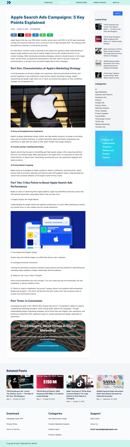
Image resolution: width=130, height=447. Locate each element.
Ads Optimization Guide (57, 419)
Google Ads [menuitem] (48, 2)
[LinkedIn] (35, 35)
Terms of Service (13, 429)
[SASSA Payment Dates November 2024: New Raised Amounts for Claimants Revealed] (110, 382)
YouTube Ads (100, 127)
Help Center (95, 419)
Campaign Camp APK (14, 419)
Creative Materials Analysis (58, 424)
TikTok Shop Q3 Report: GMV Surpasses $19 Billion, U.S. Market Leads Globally (50, 393)
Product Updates (101, 113)
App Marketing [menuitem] (64, 2)
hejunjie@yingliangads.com (106, 429)
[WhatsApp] (43, 35)
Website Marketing (102, 124)
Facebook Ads (100, 97)
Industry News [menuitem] (81, 2)
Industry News (100, 105)
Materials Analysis (102, 108)
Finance (98, 100)
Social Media (100, 116)
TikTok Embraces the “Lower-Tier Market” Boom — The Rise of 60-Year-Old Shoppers (19, 393)
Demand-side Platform (104, 95)
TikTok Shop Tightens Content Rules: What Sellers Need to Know (111, 75)
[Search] (123, 2)
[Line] (50, 35)
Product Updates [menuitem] (100, 2)
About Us (94, 424)
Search (117, 13)
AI (96, 89)
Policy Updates (101, 111)
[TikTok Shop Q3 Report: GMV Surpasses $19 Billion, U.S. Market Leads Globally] (50, 382)
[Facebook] (14, 35)
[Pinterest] (28, 35)
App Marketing (35, 29)
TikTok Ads (99, 121)
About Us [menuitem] (116, 2)
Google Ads (99, 103)
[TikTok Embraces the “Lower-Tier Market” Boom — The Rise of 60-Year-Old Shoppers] (20, 382)
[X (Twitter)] (21, 35)
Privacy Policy (11, 424)
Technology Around (102, 119)
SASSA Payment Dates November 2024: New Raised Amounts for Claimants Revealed (110, 393)
